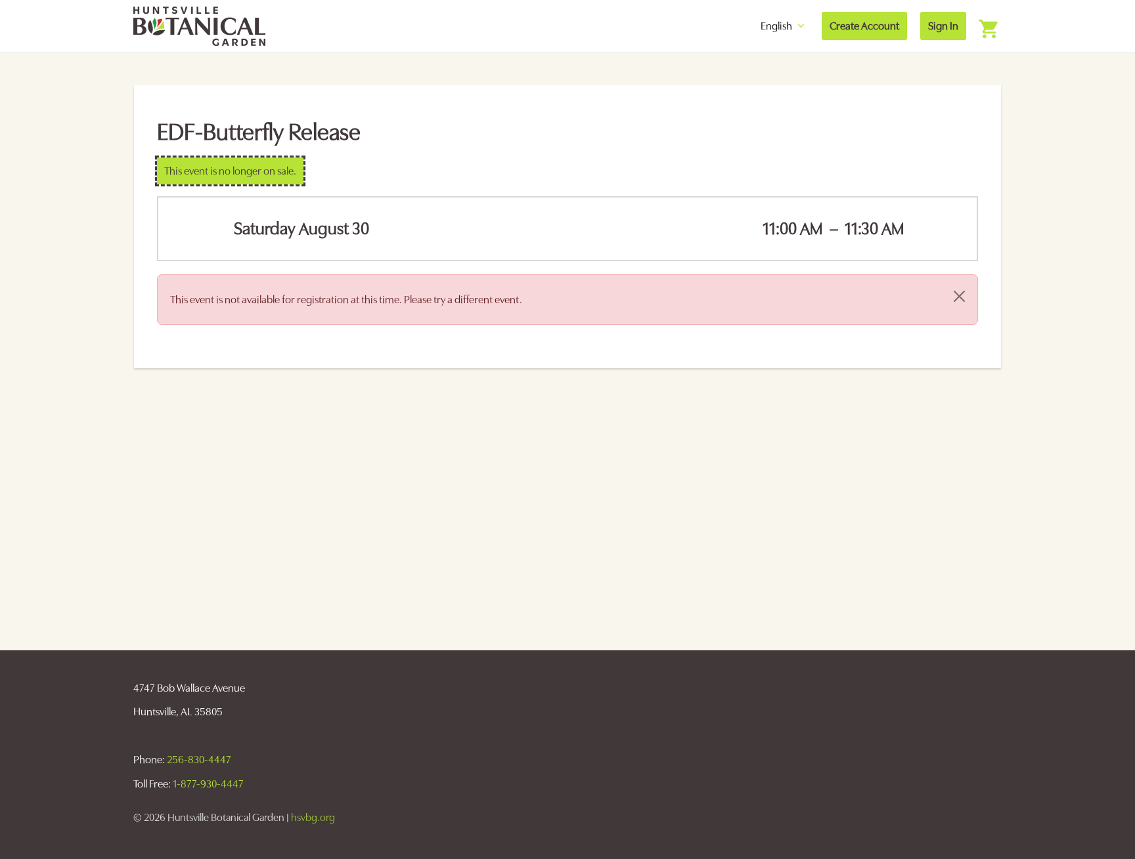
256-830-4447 (199, 759)
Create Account (864, 26)
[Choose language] (751, 25)
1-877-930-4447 (208, 784)
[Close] (959, 296)
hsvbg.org (313, 817)
